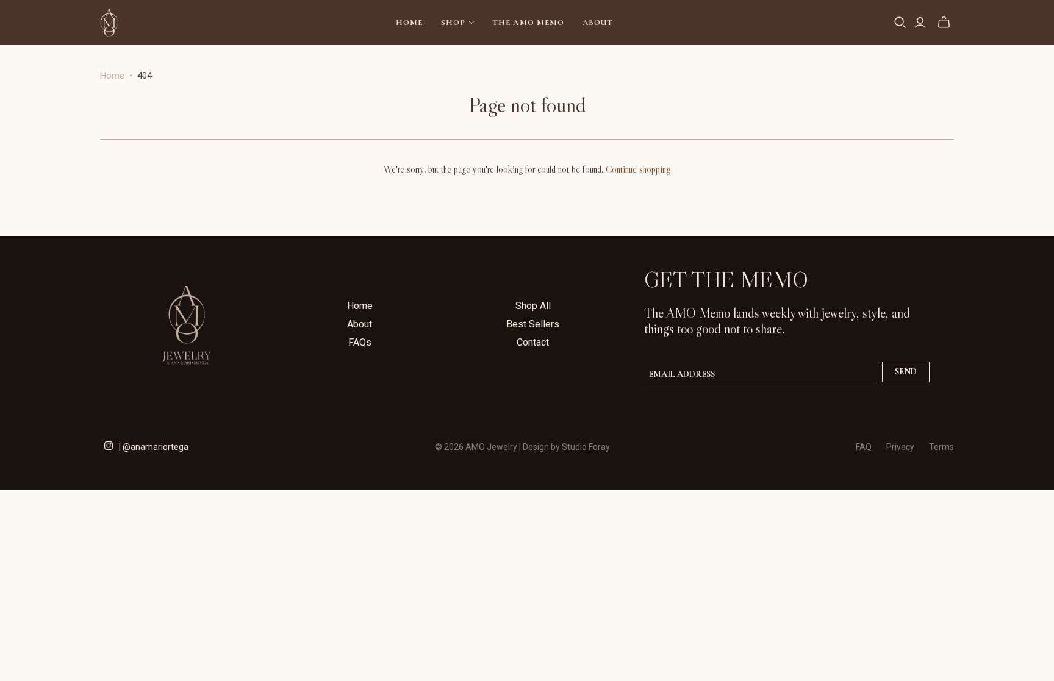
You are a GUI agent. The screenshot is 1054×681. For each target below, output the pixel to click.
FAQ (864, 447)
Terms (941, 447)
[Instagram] (108, 444)
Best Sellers (532, 324)
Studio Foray (586, 447)
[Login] (920, 22)
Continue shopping (638, 169)
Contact (533, 342)
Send (906, 371)
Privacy (900, 447)
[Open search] (900, 22)
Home (409, 22)
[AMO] (109, 22)
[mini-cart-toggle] (944, 22)
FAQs (359, 342)
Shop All (533, 306)
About (598, 22)
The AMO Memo (528, 22)
